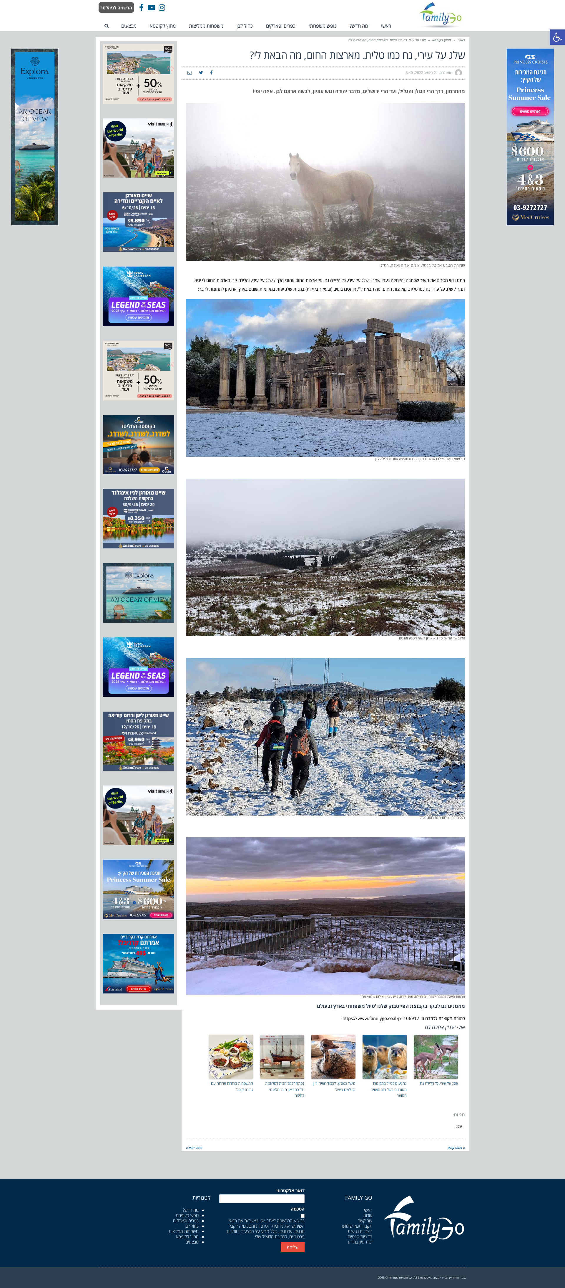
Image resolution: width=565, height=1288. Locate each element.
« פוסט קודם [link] (456, 1147)
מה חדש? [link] (191, 1210)
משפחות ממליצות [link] (184, 1231)
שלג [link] (459, 1126)
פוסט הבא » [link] (194, 1147)
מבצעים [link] (192, 1242)
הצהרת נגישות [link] (360, 1231)
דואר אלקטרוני (290, 1190)
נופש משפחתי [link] (187, 1215)
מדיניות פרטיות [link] (360, 1236)
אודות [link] (367, 1215)
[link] (557, 37)
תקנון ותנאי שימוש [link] (357, 1226)
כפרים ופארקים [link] (186, 1220)
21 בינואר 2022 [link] (426, 72)
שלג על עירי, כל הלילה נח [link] (439, 1083)
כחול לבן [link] (192, 1226)
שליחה (292, 1247)
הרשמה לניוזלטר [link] (116, 8)
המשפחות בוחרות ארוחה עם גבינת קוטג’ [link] (232, 1086)
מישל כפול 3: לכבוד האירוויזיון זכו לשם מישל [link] (334, 1086)
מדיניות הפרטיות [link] (269, 1226)
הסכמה (298, 1209)
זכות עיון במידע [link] (360, 1242)
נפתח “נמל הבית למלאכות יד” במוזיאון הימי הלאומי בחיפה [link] (284, 1089)
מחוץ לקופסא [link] (441, 40)
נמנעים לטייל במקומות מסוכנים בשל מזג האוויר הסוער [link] (389, 1089)
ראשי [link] (461, 40)
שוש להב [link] (446, 72)
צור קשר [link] (365, 1220)
